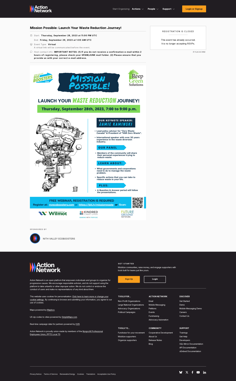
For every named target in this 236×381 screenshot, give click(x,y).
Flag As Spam (200, 52)
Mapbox (51, 310)
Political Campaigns (126, 312)
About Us (153, 336)
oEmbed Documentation (190, 351)
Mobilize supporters (127, 336)
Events (152, 312)
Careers (183, 312)
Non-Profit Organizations (129, 301)
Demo (182, 305)
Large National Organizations (131, 305)
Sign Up (129, 279)
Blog (151, 344)
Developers (184, 340)
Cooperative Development (161, 333)
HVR (78, 324)
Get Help (183, 336)
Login (155, 279)
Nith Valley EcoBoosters (59, 238)
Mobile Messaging (157, 305)
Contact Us (184, 316)
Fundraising (154, 316)
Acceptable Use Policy (106, 374)
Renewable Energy (67, 374)
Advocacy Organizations (129, 308)
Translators (90, 374)
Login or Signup (194, 9)
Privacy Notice (36, 374)
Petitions (152, 308)
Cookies (80, 374)
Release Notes (155, 340)
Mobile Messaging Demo (190, 308)
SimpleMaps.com (69, 317)
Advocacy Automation (158, 319)
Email (151, 301)
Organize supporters (127, 340)
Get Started (184, 301)
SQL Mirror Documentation (191, 344)
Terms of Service (51, 374)
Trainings (183, 333)
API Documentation (187, 347)
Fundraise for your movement (131, 333)
